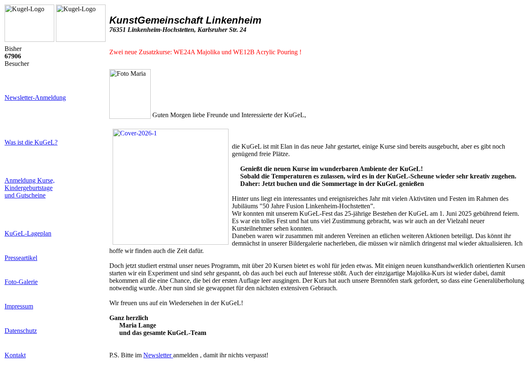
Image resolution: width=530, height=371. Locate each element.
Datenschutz (21, 330)
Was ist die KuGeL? (31, 142)
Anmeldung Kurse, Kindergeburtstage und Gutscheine (30, 188)
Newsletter (158, 355)
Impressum (19, 306)
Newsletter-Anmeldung (35, 97)
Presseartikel (21, 257)
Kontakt (15, 355)
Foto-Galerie (21, 281)
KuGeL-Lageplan (28, 233)
